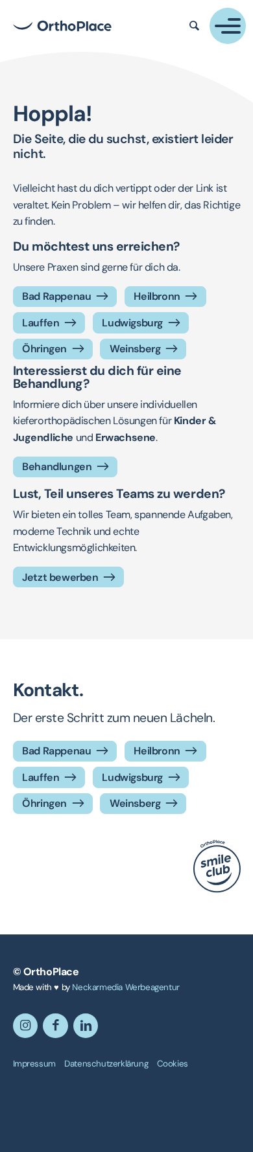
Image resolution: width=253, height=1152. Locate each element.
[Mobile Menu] (228, 26)
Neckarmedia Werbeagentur (125, 987)
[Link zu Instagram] (25, 1026)
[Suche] (194, 25)
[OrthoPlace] (62, 26)
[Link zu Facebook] (55, 1026)
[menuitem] (34, 1064)
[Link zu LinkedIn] (86, 1026)
